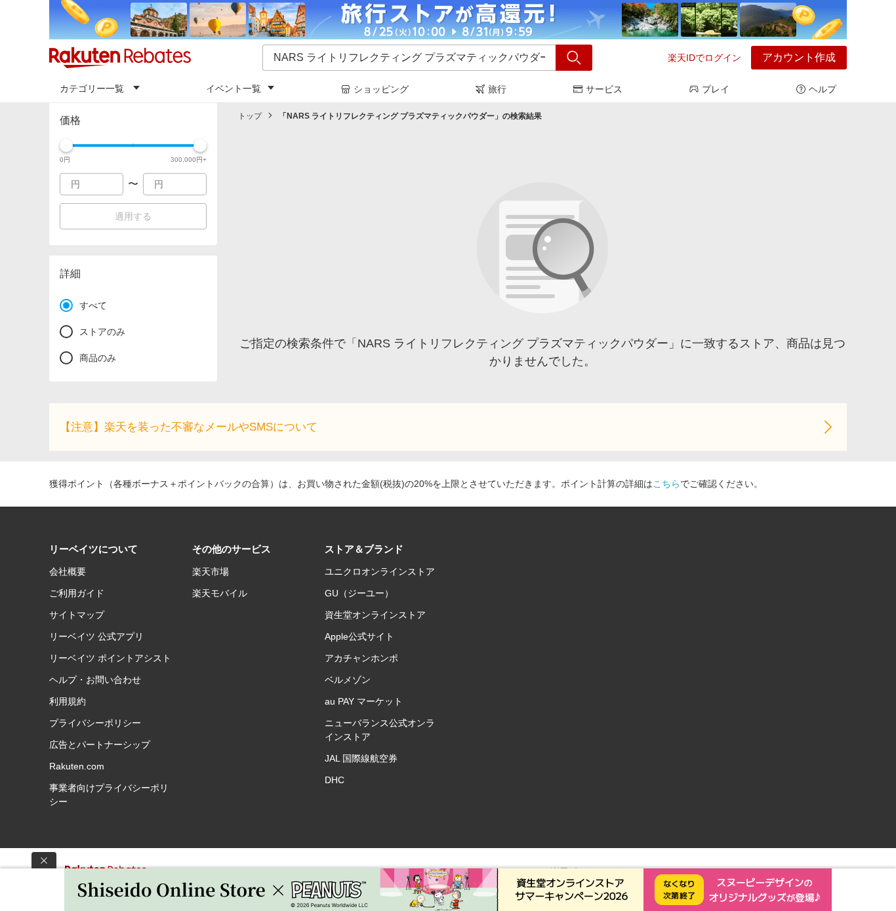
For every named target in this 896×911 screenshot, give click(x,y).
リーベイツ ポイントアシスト (110, 658)
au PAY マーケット (364, 701)
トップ (250, 116)
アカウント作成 (799, 57)
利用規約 (67, 701)
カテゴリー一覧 (92, 88)
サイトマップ (76, 615)
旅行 (497, 89)
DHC (334, 780)
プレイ (715, 89)
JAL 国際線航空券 (361, 758)
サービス (604, 89)
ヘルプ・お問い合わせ (95, 679)
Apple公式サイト (359, 636)
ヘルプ (822, 89)
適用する (133, 216)
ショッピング (381, 89)
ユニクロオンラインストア (380, 571)
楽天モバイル (219, 593)
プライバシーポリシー (95, 723)
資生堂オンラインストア (375, 615)
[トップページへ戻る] (120, 57)
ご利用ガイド (76, 593)
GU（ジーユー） (359, 593)
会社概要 (67, 571)
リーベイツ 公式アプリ (96, 636)
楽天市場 (210, 571)
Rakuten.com (76, 766)
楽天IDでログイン (704, 57)
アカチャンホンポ (361, 658)
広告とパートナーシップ (99, 744)
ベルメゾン (348, 679)
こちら (666, 483)
